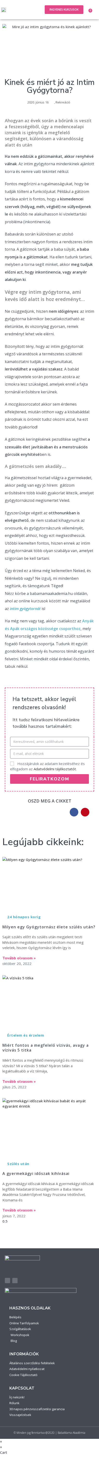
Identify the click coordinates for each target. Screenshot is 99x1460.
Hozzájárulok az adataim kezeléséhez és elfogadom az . (47, 766)
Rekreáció (63, 102)
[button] (35, 9)
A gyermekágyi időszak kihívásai (35, 1173)
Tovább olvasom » (19, 958)
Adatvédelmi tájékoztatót (55, 768)
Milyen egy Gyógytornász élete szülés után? (48, 927)
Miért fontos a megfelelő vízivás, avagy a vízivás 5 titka (45, 1048)
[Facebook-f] (7, 1280)
